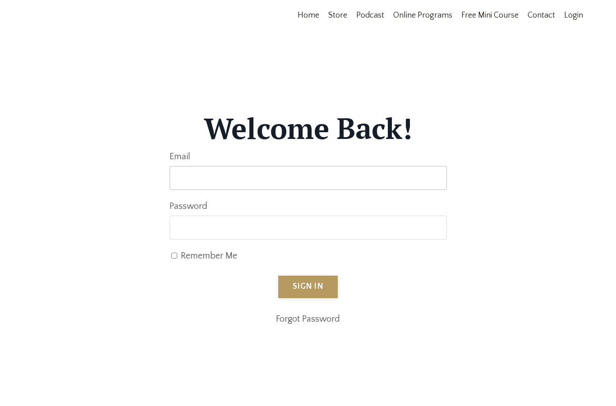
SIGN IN (308, 286)
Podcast (370, 15)
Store (337, 15)
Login (573, 15)
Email (180, 156)
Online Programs (422, 15)
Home (308, 15)
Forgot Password (308, 319)
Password (188, 206)
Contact (541, 15)
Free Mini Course (490, 15)
